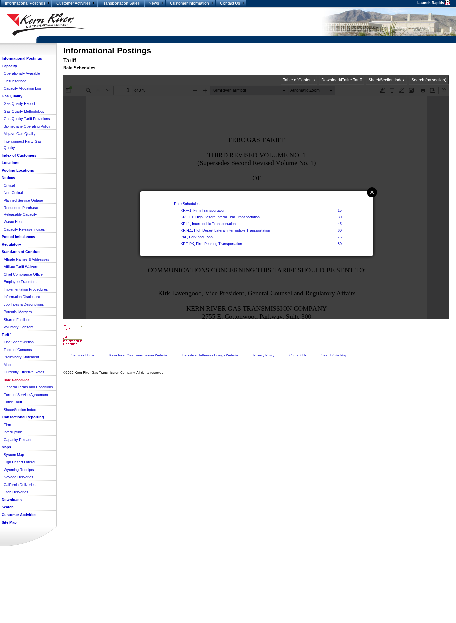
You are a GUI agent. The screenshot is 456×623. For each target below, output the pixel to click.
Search (8, 507)
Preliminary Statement (21, 357)
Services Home (82, 355)
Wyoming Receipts (19, 470)
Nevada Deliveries (18, 477)
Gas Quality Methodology (24, 111)
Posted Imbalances (18, 237)
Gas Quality (12, 96)
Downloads (12, 500)
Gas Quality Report (19, 103)
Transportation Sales (121, 3)
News (154, 3)
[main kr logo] (114, 24)
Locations (10, 163)
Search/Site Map (334, 355)
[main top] (72, 327)
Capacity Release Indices (24, 229)
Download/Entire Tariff (341, 80)
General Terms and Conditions (28, 387)
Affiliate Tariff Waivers (21, 267)
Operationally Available (22, 73)
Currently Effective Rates (24, 372)
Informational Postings (25, 3)
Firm (7, 425)
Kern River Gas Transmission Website (138, 355)
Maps (6, 447)
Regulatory (11, 244)
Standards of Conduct (21, 252)
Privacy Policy (263, 355)
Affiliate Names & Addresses (26, 259)
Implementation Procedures (26, 289)
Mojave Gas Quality (20, 134)
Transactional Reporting (23, 417)
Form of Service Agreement (26, 395)
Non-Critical (13, 193)
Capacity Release (18, 440)
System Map (14, 455)
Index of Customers (19, 155)
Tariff (6, 335)
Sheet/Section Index (20, 410)
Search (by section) (428, 80)
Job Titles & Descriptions (24, 304)
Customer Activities (73, 3)
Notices (8, 178)
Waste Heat (13, 222)
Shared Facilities (17, 320)
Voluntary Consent (18, 327)
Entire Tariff (13, 402)
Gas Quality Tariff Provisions (27, 119)
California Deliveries (20, 485)
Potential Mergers (18, 312)
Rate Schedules (16, 380)
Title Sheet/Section (19, 342)
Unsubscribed (15, 81)
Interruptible (13, 432)
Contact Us (230, 3)
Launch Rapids (431, 3)
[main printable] (72, 340)
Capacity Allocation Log (22, 88)
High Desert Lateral (19, 462)
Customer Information (189, 3)
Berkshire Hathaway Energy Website (210, 355)
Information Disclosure (22, 297)
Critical (9, 185)
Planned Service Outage (23, 200)
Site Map (9, 522)
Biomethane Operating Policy (27, 126)
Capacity (9, 66)
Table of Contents (18, 350)
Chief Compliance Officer (24, 274)
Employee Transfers (20, 282)
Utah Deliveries (16, 492)
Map (7, 365)
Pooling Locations (18, 170)
